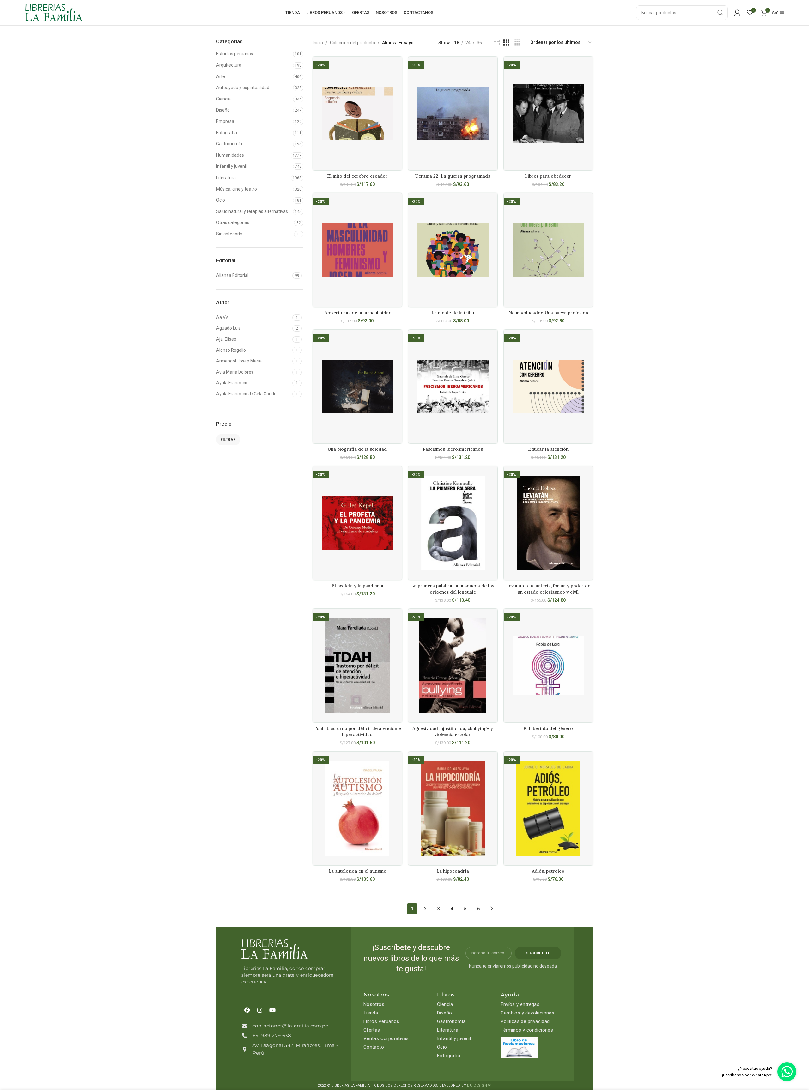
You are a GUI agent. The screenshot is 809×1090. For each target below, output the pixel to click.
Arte (220, 76)
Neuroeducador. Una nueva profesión (548, 312)
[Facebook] (247, 1010)
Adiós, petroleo (548, 871)
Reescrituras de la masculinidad (357, 312)
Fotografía (226, 132)
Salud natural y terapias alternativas (252, 211)
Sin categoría (229, 233)
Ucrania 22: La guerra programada (452, 176)
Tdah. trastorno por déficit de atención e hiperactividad (357, 732)
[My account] (737, 12)
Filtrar (228, 439)
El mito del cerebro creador (357, 176)
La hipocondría (452, 871)
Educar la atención (548, 449)
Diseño (223, 110)
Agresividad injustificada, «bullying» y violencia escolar (452, 732)
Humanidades (230, 155)
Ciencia (223, 98)
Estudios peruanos (234, 53)
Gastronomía (229, 143)
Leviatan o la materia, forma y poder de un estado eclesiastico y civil (548, 589)
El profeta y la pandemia (357, 585)
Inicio (318, 42)
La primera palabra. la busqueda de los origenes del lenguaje (452, 589)
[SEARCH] (720, 12)
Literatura (226, 177)
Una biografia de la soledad (357, 449)
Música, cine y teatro (236, 189)
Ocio (220, 200)
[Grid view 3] (506, 42)
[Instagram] (259, 1010)
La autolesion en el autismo (357, 871)
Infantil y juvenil (231, 166)
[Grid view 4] (517, 42)
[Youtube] (272, 1010)
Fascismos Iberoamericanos (453, 449)
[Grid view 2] (497, 42)
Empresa (225, 121)
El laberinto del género (548, 728)
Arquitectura (228, 65)
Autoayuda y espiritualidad (242, 87)
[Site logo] (53, 12)
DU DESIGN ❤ (479, 1085)
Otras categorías (232, 222)
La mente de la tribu (452, 312)
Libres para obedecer (548, 176)
